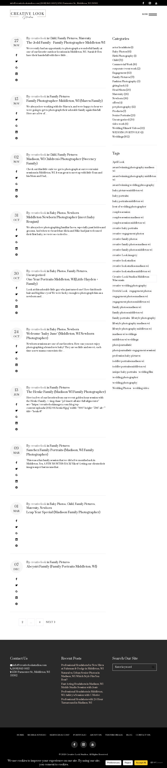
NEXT (49, 622)
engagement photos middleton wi (131, 301)
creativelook (38, 38)
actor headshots (121, 47)
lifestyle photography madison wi (131, 323)
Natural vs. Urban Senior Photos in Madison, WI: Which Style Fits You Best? (80, 676)
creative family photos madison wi (131, 244)
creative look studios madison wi (131, 266)
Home (20, 735)
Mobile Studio (37, 735)
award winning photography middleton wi (134, 178)
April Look (118, 162)
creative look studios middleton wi (131, 271)
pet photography (121, 107)
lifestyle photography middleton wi (132, 328)
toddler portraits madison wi (128, 361)
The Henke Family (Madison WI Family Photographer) (66, 392)
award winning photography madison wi (133, 169)
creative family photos (125, 239)
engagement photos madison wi (130, 296)
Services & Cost (59, 735)
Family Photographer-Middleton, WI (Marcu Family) (64, 101)
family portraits (121, 318)
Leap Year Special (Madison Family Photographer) (63, 512)
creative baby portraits (125, 228)
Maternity (85, 38)
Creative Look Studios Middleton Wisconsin (131, 278)
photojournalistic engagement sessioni (134, 350)
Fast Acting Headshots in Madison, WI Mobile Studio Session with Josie (82, 685)
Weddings (117, 136)
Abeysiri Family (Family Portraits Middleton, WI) (61, 567)
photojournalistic (122, 345)
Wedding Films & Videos (126, 128)
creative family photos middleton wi (132, 249)
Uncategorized (35, 275)
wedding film (146, 372)
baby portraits (120, 196)
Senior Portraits (121, 115)
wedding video (141, 388)
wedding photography (125, 382)
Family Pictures (67, 38)
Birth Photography (122, 56)
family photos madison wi (127, 307)
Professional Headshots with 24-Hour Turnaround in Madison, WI (82, 701)
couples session (121, 212)
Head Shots (118, 90)
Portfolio (79, 735)
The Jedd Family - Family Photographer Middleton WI (65, 43)
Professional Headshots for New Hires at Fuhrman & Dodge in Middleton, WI (82, 667)
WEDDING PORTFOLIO (126, 132)
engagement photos (140, 291)
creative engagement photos (128, 233)
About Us (96, 735)
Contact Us (143, 735)
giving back (118, 85)
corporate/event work (124, 68)
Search (153, 667)
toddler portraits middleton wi (129, 366)
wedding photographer (125, 377)
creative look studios (124, 260)
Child (53, 38)
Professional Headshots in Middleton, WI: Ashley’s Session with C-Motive (82, 693)
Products (117, 111)
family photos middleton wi (128, 312)
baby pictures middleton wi (128, 190)
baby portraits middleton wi (128, 201)
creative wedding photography (130, 285)
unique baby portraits (125, 372)
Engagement (119, 73)
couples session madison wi (128, 217)
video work (118, 124)
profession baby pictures (126, 355)
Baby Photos (58, 213)
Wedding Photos (122, 388)
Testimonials (114, 735)
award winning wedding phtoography (133, 185)
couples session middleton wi (129, 222)
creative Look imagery (125, 255)
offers (115, 102)
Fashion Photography (124, 81)
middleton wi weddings (125, 339)
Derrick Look (120, 291)
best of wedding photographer (129, 206)
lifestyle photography (144, 318)
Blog (129, 735)
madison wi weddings (125, 334)
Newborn (73, 213)
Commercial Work (122, 64)
